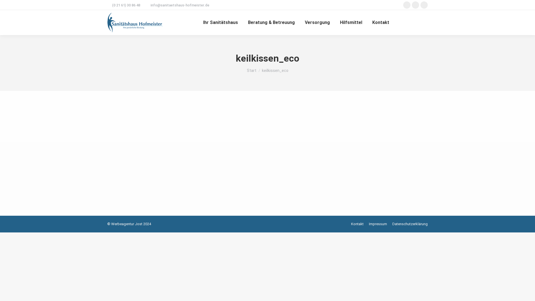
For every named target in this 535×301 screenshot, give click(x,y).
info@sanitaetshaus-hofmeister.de (179, 5)
